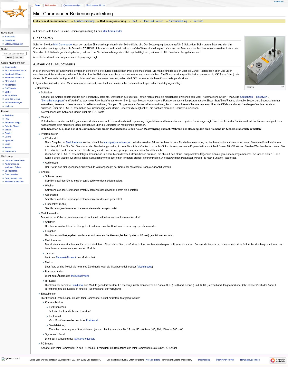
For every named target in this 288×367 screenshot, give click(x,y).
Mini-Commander (112, 31)
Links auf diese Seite (14, 160)
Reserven (261, 97)
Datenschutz (204, 360)
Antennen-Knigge (13, 122)
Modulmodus (145, 266)
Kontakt (8, 147)
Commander (11, 67)
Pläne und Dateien (152, 21)
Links (7, 144)
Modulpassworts (80, 276)
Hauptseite (10, 36)
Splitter (8, 92)
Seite (37, 5)
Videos (8, 129)
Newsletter (10, 40)
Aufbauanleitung (178, 21)
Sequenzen (246, 97)
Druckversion (11, 174)
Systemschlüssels (84, 338)
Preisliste (198, 21)
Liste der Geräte (12, 99)
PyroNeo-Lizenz (152, 360)
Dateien (8, 133)
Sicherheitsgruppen (53, 100)
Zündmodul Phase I (14, 74)
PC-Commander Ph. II (15, 70)
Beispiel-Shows (12, 126)
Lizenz (8, 137)
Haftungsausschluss (250, 360)
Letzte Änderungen (14, 44)
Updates (9, 106)
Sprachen (9, 140)
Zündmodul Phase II (14, 77)
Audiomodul (10, 85)
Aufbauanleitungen (13, 102)
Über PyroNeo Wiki (225, 360)
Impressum (10, 151)
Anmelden (278, 1)
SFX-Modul (10, 81)
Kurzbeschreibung (84, 21)
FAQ (134, 21)
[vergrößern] (282, 87)
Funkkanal (77, 285)
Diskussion (50, 5)
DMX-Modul (10, 88)
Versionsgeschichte (95, 5)
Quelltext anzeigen (72, 5)
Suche (4, 49)
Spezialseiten (11, 171)
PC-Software (11, 95)
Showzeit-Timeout (66, 257)
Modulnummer (74, 142)
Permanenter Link (13, 178)
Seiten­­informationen (14, 181)
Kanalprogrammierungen (117, 142)
